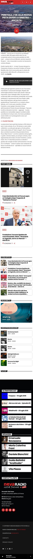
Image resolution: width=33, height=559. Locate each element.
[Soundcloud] (7, 549)
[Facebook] (12, 549)
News (16, 11)
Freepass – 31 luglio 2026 (17, 396)
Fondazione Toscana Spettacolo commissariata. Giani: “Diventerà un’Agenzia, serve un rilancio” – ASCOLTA (15, 238)
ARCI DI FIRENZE (21, 529)
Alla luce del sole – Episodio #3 (20, 403)
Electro (10, 339)
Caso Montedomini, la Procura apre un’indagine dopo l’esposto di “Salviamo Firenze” (15, 198)
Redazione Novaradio (15, 160)
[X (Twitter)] (5, 549)
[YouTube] (3, 549)
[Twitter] (10, 509)
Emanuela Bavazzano (15, 439)
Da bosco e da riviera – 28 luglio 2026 (20, 425)
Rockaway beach (13, 332)
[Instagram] (3, 509)
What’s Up (6, 317)
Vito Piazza (15, 469)
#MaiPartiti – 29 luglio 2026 (18, 411)
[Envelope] (13, 509)
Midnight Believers (13, 354)
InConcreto (15, 533)
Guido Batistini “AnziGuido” (17, 462)
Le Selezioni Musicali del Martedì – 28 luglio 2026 (17, 418)
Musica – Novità (7, 312)
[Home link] (7, 2)
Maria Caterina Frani (17, 447)
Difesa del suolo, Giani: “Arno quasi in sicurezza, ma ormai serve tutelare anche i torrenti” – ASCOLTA (19, 278)
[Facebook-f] (6, 509)
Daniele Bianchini (18, 454)
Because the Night (13, 361)
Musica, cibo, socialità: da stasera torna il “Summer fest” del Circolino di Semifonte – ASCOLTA (20, 285)
